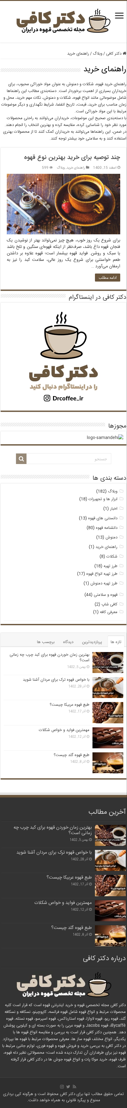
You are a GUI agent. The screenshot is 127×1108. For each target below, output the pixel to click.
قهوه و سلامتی (105, 595)
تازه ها (116, 642)
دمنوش (111, 537)
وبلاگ (97, 53)
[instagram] (61, 1086)
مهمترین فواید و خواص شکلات (64, 730)
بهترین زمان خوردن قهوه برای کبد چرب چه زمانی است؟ (49, 657)
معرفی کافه (108, 612)
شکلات (111, 556)
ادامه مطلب (108, 277)
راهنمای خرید (76, 168)
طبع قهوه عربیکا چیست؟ (69, 704)
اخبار (113, 508)
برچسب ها (46, 642)
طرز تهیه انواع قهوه (101, 574)
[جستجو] (21, 459)
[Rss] (74, 1086)
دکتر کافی (114, 53)
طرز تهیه (110, 566)
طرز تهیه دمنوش (103, 583)
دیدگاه (68, 642)
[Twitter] (68, 1086)
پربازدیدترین (92, 642)
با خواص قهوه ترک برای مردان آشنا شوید (56, 679)
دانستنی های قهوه (102, 518)
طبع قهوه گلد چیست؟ (71, 755)
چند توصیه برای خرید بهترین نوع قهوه (72, 158)
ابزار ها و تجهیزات (102, 499)
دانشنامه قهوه (106, 528)
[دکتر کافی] (63, 22)
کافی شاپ (109, 604)
